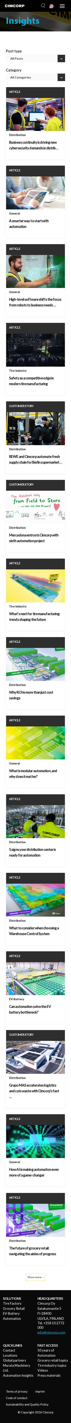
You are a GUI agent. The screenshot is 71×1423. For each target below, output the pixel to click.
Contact (9, 1350)
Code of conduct (16, 1398)
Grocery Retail (14, 1308)
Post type (14, 51)
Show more (34, 1277)
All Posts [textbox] (16, 58)
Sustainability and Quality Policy (27, 1404)
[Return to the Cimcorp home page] (14, 6)
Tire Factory (12, 1303)
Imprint (40, 1391)
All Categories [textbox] (20, 77)
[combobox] (35, 58)
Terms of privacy (17, 1391)
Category (13, 70)
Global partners (14, 1360)
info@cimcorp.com (51, 1332)
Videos (42, 1370)
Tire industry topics (51, 1365)
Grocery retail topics (52, 1360)
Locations (10, 1355)
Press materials (49, 1375)
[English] (51, 6)
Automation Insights (18, 1375)
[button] (42, 6)
